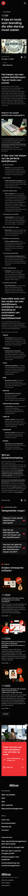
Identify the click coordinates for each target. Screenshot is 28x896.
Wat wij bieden (8, 795)
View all (5, 714)
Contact (5, 830)
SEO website (7, 805)
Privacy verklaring (5, 882)
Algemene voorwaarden (7, 880)
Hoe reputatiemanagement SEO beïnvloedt (13, 842)
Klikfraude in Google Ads (12, 847)
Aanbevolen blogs (6, 837)
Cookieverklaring (5, 885)
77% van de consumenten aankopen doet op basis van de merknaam (13, 144)
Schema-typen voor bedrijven (10, 858)
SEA (3, 802)
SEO (3, 798)
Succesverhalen (8, 823)
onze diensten (19, 492)
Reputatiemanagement (12, 809)
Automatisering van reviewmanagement (10, 864)
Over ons (5, 820)
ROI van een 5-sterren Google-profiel (11, 852)
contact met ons (16, 487)
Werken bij (6, 827)
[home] (3, 3)
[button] (25, 3)
